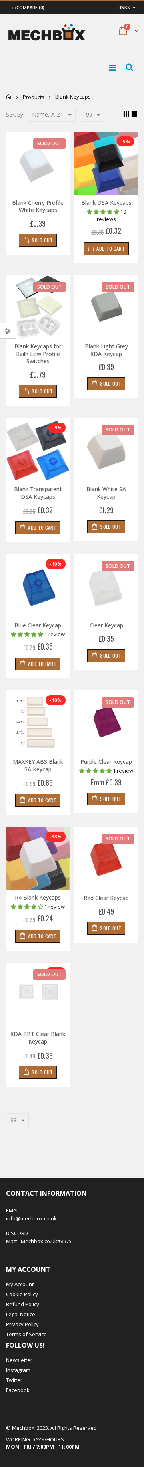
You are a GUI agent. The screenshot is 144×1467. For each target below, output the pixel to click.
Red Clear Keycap (106, 898)
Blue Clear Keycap (37, 625)
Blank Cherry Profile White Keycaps (38, 206)
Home (9, 96)
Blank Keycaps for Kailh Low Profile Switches (37, 353)
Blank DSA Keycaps (106, 202)
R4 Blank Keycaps (38, 897)
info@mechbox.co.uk (31, 1218)
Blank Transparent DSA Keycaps (38, 492)
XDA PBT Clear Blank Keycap (37, 1037)
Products (33, 97)
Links (124, 7)
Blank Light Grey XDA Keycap (106, 350)
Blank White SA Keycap (106, 492)
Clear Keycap (106, 625)
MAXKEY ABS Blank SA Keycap (38, 765)
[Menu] (112, 67)
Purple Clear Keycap (106, 761)
